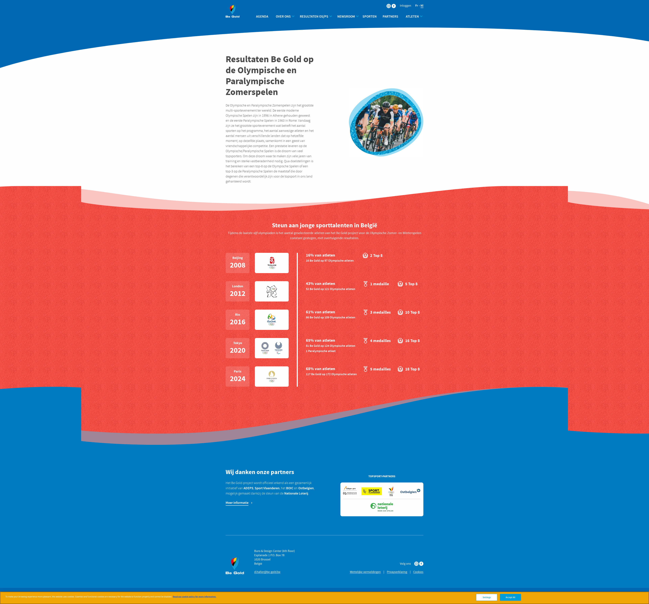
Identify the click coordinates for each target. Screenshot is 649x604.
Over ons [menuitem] (283, 16)
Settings (487, 597)
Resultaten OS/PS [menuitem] (314, 16)
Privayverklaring (397, 572)
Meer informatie (237, 502)
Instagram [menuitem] (386, 4)
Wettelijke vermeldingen (365, 572)
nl (421, 6)
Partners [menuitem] (390, 16)
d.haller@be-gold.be (267, 572)
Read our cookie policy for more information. (194, 596)
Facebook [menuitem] (392, 4)
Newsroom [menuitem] (346, 16)
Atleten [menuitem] (412, 16)
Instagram (416, 564)
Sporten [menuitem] (370, 16)
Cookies (418, 572)
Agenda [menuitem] (262, 16)
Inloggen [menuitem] (405, 5)
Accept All (510, 597)
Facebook (421, 564)
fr (416, 6)
